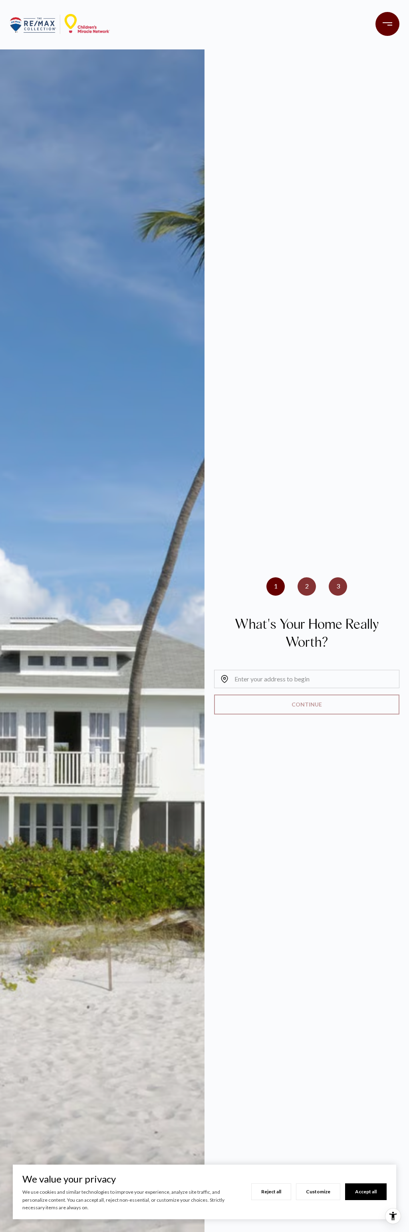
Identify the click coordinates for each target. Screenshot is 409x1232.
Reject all (271, 1192)
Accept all (366, 1192)
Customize (318, 1192)
